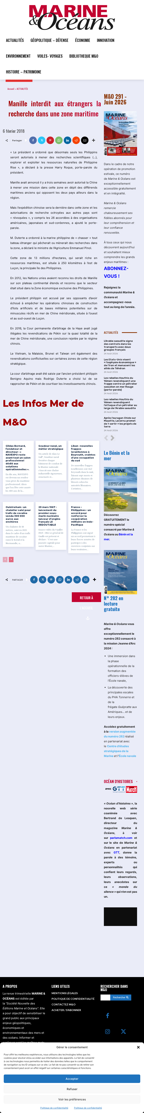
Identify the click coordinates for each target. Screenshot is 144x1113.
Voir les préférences (72, 1099)
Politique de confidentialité (54, 1107)
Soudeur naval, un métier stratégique (50, 447)
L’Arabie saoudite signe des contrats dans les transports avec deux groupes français (118, 345)
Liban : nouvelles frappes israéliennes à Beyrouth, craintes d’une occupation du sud (83, 453)
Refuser (72, 1089)
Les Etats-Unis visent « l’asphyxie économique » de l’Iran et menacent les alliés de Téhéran (120, 364)
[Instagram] (107, 1032)
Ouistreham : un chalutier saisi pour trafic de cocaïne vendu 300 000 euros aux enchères (18, 514)
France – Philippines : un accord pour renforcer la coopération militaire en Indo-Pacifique (82, 516)
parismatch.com (121, 838)
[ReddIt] (76, 140)
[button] (138, 1047)
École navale (127, 756)
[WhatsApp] (59, 140)
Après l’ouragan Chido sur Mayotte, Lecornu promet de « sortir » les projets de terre (120, 422)
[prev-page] (5, 559)
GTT (116, 852)
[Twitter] (41, 140)
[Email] (84, 140)
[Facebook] (33, 140)
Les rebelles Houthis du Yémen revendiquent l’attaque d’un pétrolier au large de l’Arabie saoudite (120, 404)
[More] (94, 140)
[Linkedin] (67, 140)
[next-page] (11, 559)
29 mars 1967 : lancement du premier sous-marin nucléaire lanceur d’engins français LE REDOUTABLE (49, 516)
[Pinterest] (50, 140)
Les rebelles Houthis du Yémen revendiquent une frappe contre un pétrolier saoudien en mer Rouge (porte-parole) (120, 384)
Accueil (11, 88)
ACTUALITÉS (22, 88)
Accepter (72, 1079)
